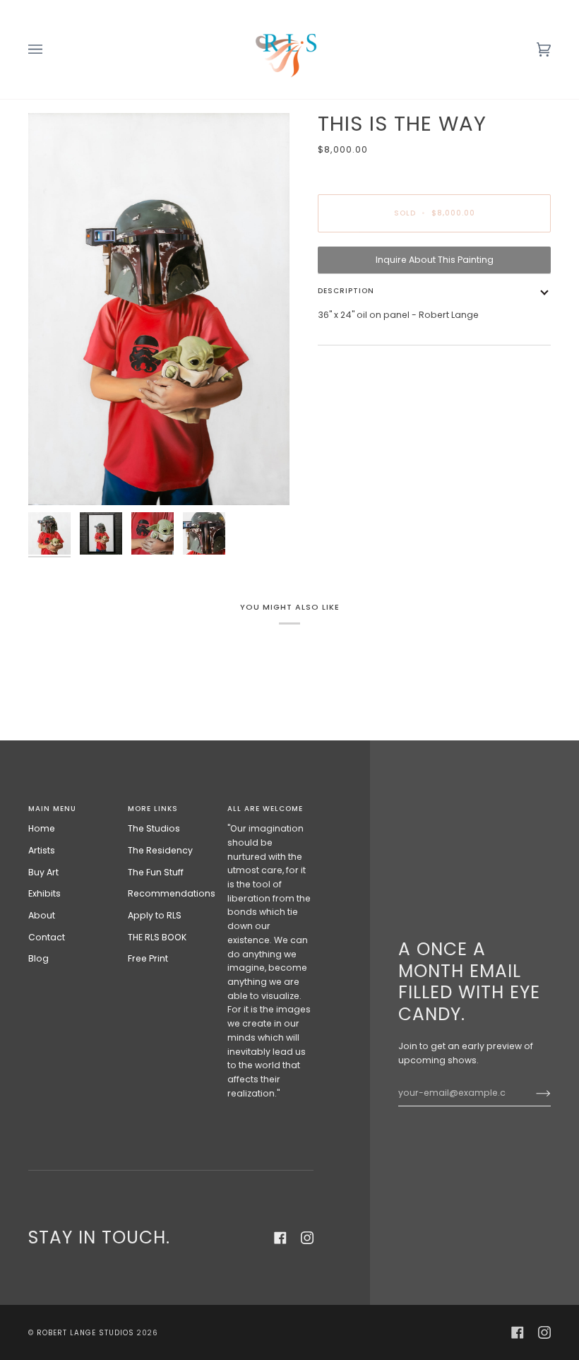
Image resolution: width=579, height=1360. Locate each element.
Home (41, 828)
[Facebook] (280, 1237)
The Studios (154, 828)
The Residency (160, 850)
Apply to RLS (154, 915)
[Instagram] (307, 1237)
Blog (38, 958)
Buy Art (43, 872)
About (41, 915)
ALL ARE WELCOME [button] (265, 808)
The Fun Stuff (156, 872)
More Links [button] (153, 808)
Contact (46, 937)
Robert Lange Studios (85, 1332)
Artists (41, 850)
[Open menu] (49, 49)
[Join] (532, 1093)
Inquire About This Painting (435, 260)
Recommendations (171, 893)
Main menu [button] (52, 808)
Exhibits (44, 893)
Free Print (148, 958)
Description (346, 290)
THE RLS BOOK (157, 937)
